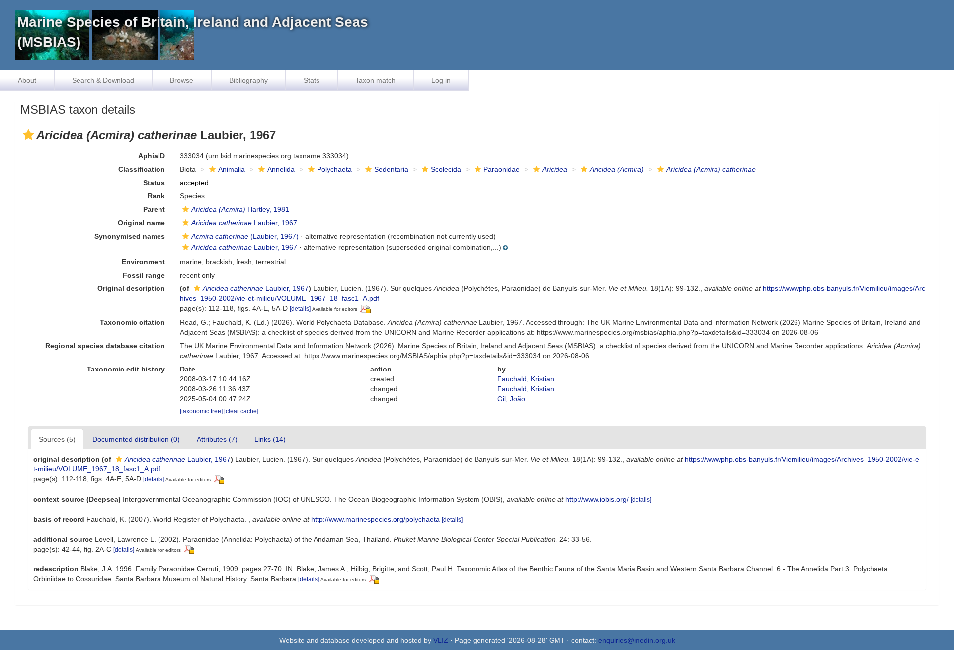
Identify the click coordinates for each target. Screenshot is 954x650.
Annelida (281, 169)
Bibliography (248, 80)
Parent (154, 209)
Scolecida (446, 169)
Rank (156, 196)
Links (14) (270, 439)
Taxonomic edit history (126, 369)
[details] (300, 308)
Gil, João (511, 399)
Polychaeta (334, 169)
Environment (143, 262)
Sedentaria (391, 169)
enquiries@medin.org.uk (636, 640)
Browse (181, 80)
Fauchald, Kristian (525, 379)
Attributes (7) (217, 439)
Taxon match (375, 80)
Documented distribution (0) (136, 439)
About (27, 80)
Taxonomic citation (132, 322)
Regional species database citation (105, 346)
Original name (141, 223)
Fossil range (144, 275)
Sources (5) (57, 439)
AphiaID (151, 156)
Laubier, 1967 (244, 223)
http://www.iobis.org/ (597, 499)
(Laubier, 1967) (245, 236)
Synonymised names (129, 236)
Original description (131, 288)
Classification (141, 169)
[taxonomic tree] (202, 411)
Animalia (231, 169)
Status (154, 182)
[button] (28, 135)
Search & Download (103, 80)
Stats (311, 80)
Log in (441, 80)
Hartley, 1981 (240, 209)
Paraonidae (501, 169)
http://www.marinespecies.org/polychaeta (375, 519)
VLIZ (440, 640)
